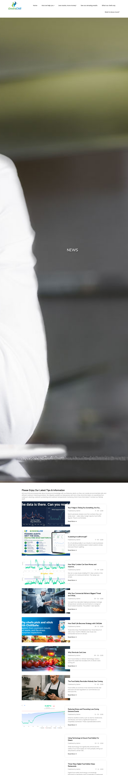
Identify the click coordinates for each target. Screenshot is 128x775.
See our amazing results (89, 6)
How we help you (48, 6)
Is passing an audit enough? (77, 537)
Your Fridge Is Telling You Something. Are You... (84, 508)
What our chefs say (108, 6)
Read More (71, 521)
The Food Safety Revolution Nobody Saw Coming (85, 681)
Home (35, 6)
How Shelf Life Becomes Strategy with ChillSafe (85, 623)
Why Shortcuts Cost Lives (77, 652)
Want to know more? (112, 12)
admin (78, 511)
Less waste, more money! (67, 6)
